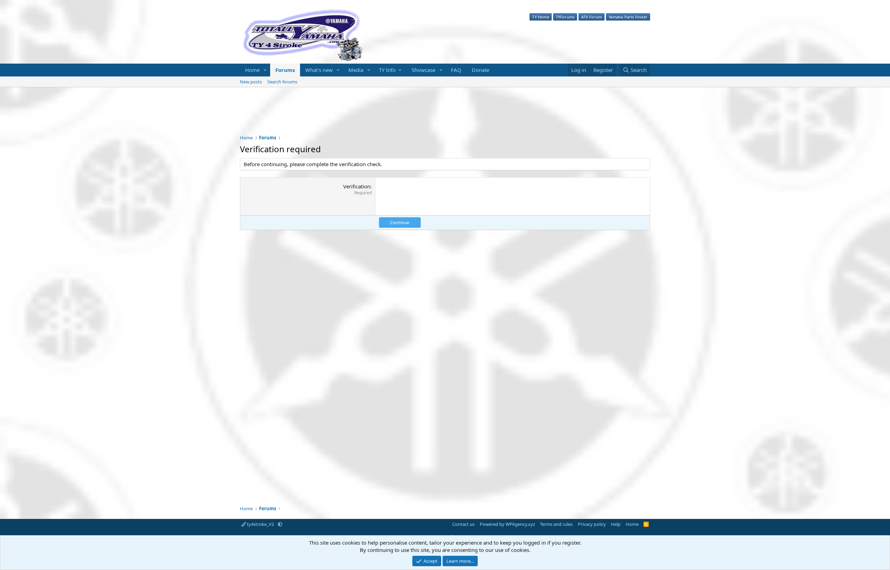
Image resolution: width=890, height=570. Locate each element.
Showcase (423, 69)
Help (616, 524)
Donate (480, 69)
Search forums (282, 82)
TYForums (565, 17)
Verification (356, 186)
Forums (285, 69)
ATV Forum (591, 17)
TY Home (540, 17)
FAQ (456, 69)
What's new (319, 69)
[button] (265, 70)
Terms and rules (556, 524)
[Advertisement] (445, 115)
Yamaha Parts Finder (628, 17)
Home (252, 69)
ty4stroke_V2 (260, 524)
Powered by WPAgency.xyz (507, 524)
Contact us (463, 524)
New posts (251, 82)
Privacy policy (592, 524)
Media (355, 69)
